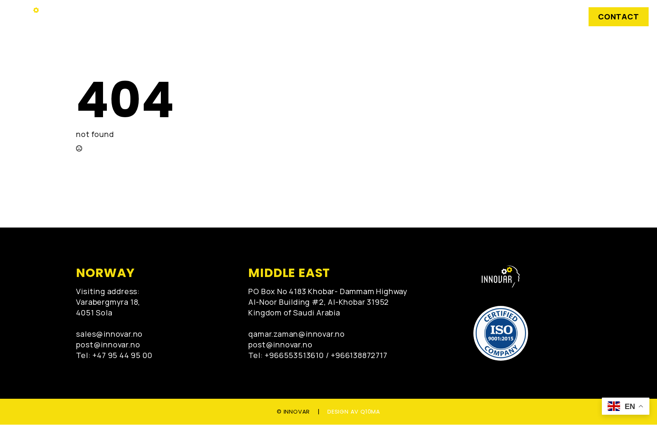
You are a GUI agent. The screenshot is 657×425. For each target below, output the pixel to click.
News (345, 16)
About (388, 16)
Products (230, 16)
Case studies (291, 16)
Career (433, 16)
